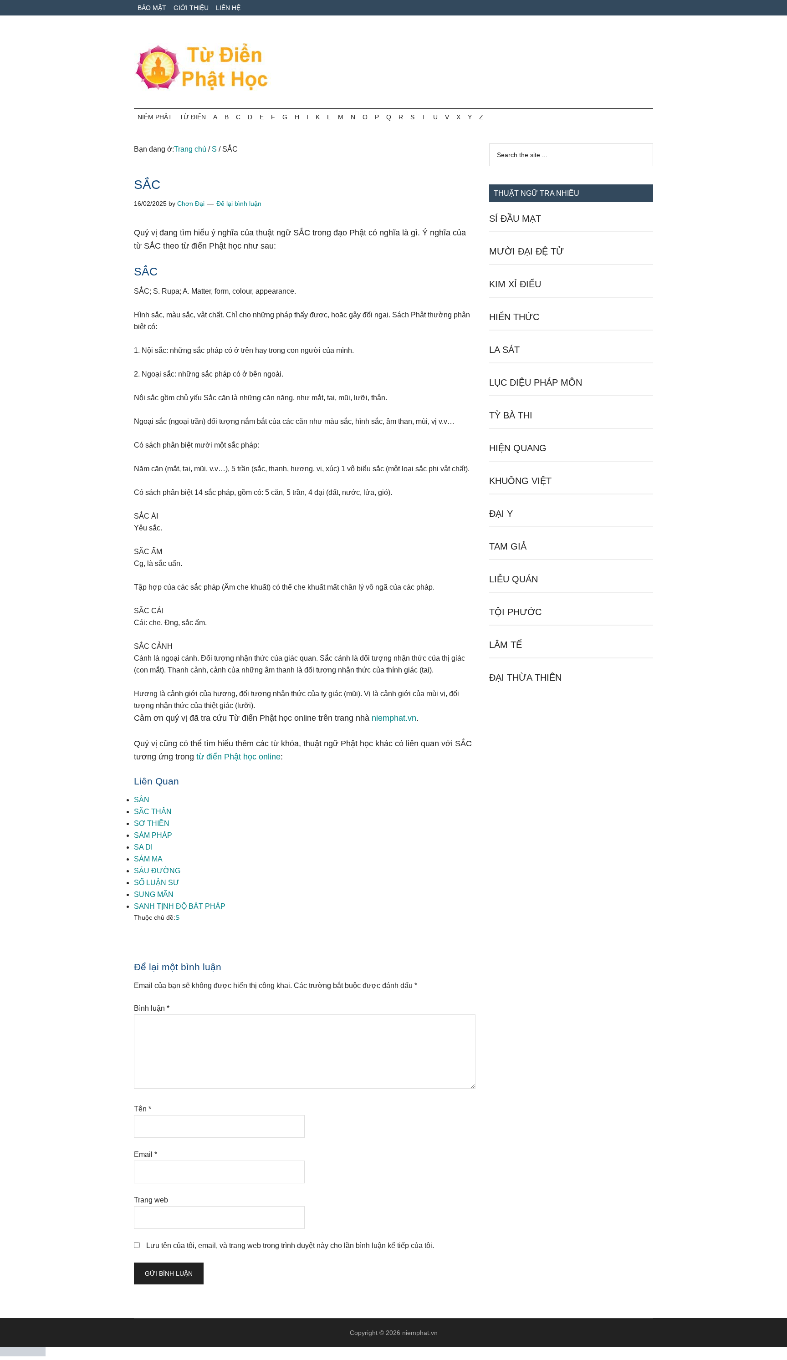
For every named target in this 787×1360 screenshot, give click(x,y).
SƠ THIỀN (151, 823)
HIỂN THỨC (514, 317)
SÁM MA (148, 859)
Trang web (151, 1200)
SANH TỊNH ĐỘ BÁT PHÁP (179, 906)
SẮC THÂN (153, 811)
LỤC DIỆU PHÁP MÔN (535, 382)
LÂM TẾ (505, 645)
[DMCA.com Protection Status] (23, 1354)
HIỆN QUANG (518, 448)
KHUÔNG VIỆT (520, 481)
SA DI (143, 847)
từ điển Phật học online (238, 756)
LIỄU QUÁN (513, 579)
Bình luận (151, 1008)
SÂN (141, 800)
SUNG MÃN (154, 894)
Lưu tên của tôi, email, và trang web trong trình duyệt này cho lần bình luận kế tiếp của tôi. (290, 1245)
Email (145, 1154)
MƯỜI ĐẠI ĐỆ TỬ (526, 251)
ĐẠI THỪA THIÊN (525, 677)
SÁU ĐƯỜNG (157, 871)
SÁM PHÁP (153, 835)
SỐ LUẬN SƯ (156, 882)
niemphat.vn (394, 718)
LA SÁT (504, 350)
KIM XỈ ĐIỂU (515, 284)
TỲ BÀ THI (510, 415)
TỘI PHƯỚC (515, 612)
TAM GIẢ (507, 546)
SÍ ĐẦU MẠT (515, 219)
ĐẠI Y (501, 514)
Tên (142, 1109)
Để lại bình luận (238, 203)
